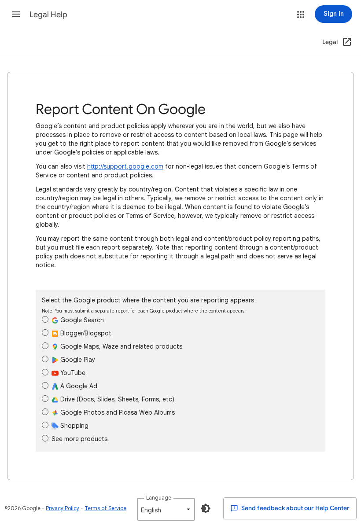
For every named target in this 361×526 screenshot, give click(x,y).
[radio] (45, 319)
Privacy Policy (62, 508)
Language (158, 497)
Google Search (81, 320)
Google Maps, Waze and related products (120, 346)
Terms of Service (105, 508)
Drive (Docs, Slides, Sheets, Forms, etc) (116, 399)
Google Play (77, 360)
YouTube (72, 373)
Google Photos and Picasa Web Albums (117, 412)
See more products (79, 439)
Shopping (73, 426)
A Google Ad (78, 386)
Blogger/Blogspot (85, 333)
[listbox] (166, 509)
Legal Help (48, 14)
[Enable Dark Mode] (205, 508)
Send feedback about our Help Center (295, 508)
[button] (15, 14)
